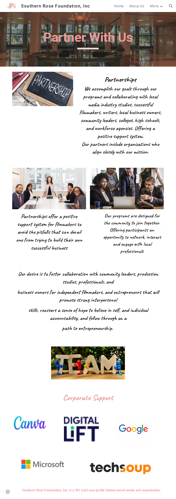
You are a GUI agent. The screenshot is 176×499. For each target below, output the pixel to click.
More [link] (154, 6)
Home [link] (119, 6)
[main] (88, 39)
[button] (171, 6)
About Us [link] (136, 6)
